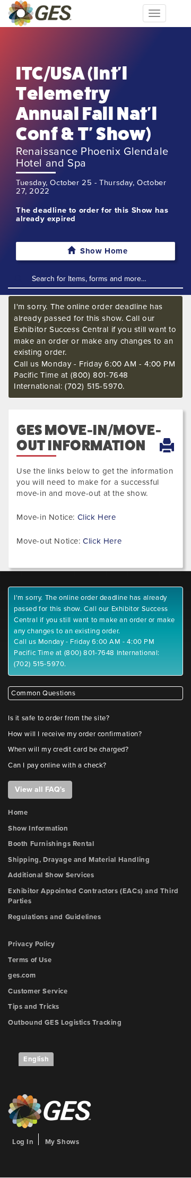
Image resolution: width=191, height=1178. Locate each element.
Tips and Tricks (33, 1006)
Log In (23, 1142)
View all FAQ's (40, 789)
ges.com (22, 975)
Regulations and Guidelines (54, 917)
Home (18, 812)
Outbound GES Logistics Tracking (65, 1022)
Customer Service (38, 991)
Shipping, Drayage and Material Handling (79, 860)
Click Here (96, 517)
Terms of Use (29, 960)
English (36, 1059)
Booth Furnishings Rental (51, 844)
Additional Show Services (51, 875)
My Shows (62, 1142)
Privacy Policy (31, 944)
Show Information (38, 828)
